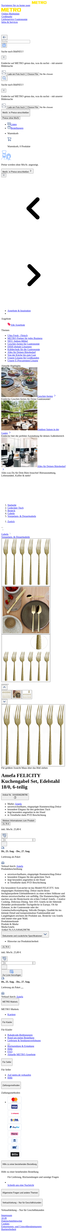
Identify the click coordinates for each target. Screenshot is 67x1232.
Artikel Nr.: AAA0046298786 (15, 795)
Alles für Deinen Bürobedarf (21, 352)
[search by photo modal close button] (3, 57)
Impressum (6, 1215)
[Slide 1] (2, 684)
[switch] (10, 118)
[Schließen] (3, 175)
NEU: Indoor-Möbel (17, 341)
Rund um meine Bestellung (20, 1037)
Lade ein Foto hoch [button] (16, 74)
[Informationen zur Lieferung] (22, 988)
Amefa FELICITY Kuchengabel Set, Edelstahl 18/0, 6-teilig (30, 781)
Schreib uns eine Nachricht (20, 1185)
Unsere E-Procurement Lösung (22, 360)
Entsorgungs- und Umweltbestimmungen (21, 1226)
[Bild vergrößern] (33, 735)
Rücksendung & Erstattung (20, 1046)
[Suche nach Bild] (4, 45)
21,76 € (5, 824)
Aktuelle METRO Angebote (21, 1054)
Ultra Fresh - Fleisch (17, 335)
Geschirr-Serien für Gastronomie (23, 344)
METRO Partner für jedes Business (24, 338)
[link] (36, 140)
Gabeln (11, 513)
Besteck (11, 510)
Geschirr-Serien (45, 396)
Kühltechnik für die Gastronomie (23, 349)
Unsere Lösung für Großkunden (23, 357)
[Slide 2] (5, 684)
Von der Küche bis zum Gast (21, 355)
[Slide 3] (7, 684)
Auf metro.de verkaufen (19, 1075)
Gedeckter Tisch (15, 508)
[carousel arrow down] (4, 701)
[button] (33, 528)
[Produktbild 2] (17, 694)
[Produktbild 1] (6, 694)
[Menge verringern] (2, 840)
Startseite (11, 505)
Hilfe (9, 1049)
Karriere (11, 1014)
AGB (4, 1218)
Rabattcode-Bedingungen (20, 1035)
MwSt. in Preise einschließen (15, 172)
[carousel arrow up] (4, 687)
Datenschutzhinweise (11, 1221)
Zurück (11, 521)
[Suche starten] (4, 78)
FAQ (9, 1051)
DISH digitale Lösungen (19, 346)
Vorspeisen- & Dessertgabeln (21, 516)
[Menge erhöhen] (34, 840)
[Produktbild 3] (27, 694)
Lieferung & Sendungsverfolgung (24, 1040)
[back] (4, 37)
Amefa (18, 804)
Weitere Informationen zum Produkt (18, 820)
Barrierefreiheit (8, 1229)
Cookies (5, 1223)
